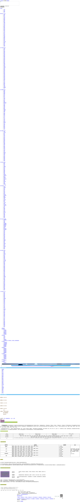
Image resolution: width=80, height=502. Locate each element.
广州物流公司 (22, 497)
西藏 (3, 89)
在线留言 (3, 361)
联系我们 (8, 0)
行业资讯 (3, 353)
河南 (1, 250)
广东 (4, 291)
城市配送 (5, 348)
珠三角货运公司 (28, 498)
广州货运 (26, 497)
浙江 (3, 13)
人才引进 (5, 334)
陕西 (3, 130)
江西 (4, 47)
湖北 (4, 250)
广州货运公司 (30, 497)
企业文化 (5, 331)
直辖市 (1, 8)
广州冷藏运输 (37, 498)
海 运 (4, 337)
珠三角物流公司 (23, 498)
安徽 (3, 47)
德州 (14, 418)
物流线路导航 (8, 418)
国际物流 (5, 352)
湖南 (3, 250)
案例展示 (3, 347)
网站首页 (3, 328)
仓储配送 (5, 339)
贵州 (1, 130)
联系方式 (3, 359)
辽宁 (5, 185)
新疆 (4, 162)
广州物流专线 (45, 497)
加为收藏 (4, 0)
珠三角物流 (18, 498)
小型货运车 (5, 342)
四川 (4, 89)
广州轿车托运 (47, 498)
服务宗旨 (5, 332)
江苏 (4, 13)
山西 (2, 386)
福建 (1, 13)
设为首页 (1, 0)
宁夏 (1, 162)
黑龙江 (3, 185)
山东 (1, 47)
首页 (4, 418)
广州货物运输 (40, 497)
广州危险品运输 (42, 498)
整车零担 (5, 349)
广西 (1, 291)
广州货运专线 (49, 497)
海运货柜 (5, 345)
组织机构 (5, 333)
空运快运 (5, 346)
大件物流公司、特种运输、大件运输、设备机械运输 (11, 340)
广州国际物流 (51, 498)
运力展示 (3, 341)
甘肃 (4, 130)
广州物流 (18, 497)
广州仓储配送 (33, 498)
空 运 (4, 338)
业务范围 (3, 335)
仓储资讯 (5, 356)
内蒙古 (3, 387)
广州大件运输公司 (35, 497)
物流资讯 (5, 355)
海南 (3, 291)
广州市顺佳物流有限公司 (24, 494)
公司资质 (5, 330)
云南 (1, 89)
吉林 (1, 185)
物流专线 (5, 350)
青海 (3, 162)
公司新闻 (5, 354)
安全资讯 (5, 357)
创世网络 (21, 501)
